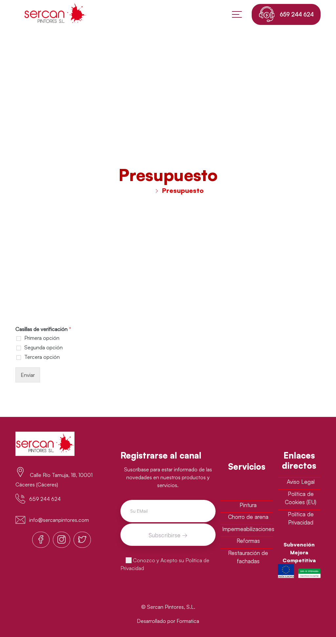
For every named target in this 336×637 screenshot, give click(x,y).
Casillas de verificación (43, 329)
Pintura (248, 505)
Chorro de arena (248, 516)
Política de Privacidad (301, 518)
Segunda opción (43, 347)
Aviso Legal (301, 481)
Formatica (188, 621)
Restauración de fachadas (248, 557)
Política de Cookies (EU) (300, 498)
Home (142, 190)
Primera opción (41, 338)
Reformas (248, 540)
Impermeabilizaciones (248, 528)
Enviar (28, 375)
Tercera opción (42, 357)
